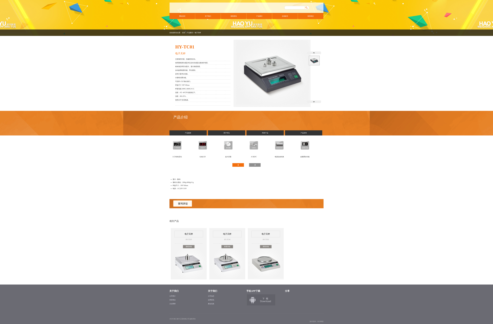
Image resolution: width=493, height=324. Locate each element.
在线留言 (285, 16)
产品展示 (259, 16)
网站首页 (182, 16)
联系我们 (311, 16)
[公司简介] (264, 300)
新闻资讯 (234, 16)
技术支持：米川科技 (317, 321)
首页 (183, 33)
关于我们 (208, 16)
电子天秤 (198, 33)
